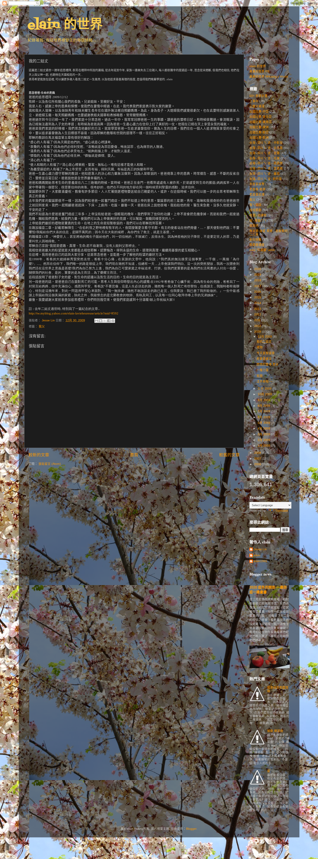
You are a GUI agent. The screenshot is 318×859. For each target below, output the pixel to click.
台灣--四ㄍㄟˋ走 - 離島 (264, 173)
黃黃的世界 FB (259, 71)
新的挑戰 (255, 239)
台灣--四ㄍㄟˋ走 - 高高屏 (266, 163)
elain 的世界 (65, 25)
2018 (258, 280)
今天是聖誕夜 (266, 353)
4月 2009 (264, 428)
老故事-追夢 (257, 189)
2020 (258, 269)
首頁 (134, 455)
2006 (258, 464)
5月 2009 (264, 423)
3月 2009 (264, 434)
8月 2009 (264, 405)
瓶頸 (260, 375)
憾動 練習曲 (275, 730)
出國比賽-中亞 (259, 111)
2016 (258, 291)
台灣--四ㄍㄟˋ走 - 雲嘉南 (266, 168)
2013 (258, 309)
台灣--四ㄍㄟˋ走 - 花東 (264, 158)
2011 (258, 320)
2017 (258, 286)
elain (257, 555)
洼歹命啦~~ (264, 381)
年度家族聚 (257, 184)
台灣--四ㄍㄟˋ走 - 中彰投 (266, 142)
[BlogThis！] (100, 321)
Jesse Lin (260, 549)
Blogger (191, 828)
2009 (258, 331)
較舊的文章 (229, 455)
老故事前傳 (257, 194)
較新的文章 (39, 455)
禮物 (260, 347)
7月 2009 (264, 411)
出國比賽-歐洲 (259, 137)
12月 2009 (265, 336)
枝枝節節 (255, 210)
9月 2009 (264, 400)
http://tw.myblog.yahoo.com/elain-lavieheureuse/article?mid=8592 (73, 313)
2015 (258, 297)
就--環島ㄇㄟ (258, 220)
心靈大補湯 (257, 106)
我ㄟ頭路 (255, 205)
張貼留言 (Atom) (50, 463)
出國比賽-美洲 (259, 127)
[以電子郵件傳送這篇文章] (96, 321)
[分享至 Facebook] (109, 321)
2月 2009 (264, 440)
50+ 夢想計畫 (258, 96)
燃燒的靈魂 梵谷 (268, 364)
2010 (258, 326)
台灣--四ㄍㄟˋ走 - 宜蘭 (264, 153)
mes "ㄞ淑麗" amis (262, 250)
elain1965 (260, 561)
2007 (258, 458)
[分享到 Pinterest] (113, 321)
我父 (42, 326)
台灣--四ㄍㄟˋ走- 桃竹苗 (265, 179)
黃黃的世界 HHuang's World (268, 76)
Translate (281, 510)
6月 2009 (264, 417)
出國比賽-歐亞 (259, 132)
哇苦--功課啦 (258, 215)
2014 (258, 303)
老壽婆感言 (264, 358)
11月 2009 (265, 388)
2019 (258, 274)
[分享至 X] (105, 321)
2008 (258, 452)
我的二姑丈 (264, 341)
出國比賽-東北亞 (260, 116)
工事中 (254, 101)
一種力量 (263, 370)
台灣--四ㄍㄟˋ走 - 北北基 (266, 148)
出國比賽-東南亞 (260, 122)
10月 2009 (265, 394)
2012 (258, 314)
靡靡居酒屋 (257, 244)
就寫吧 (254, 225)
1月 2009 (264, 445)
